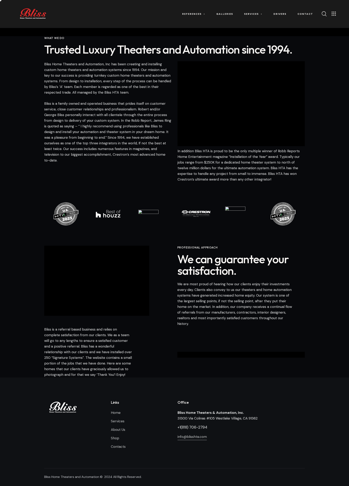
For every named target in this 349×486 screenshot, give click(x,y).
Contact (305, 14)
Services (251, 14)
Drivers (279, 14)
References (192, 14)
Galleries (224, 14)
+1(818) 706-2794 (192, 427)
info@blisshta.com (192, 436)
